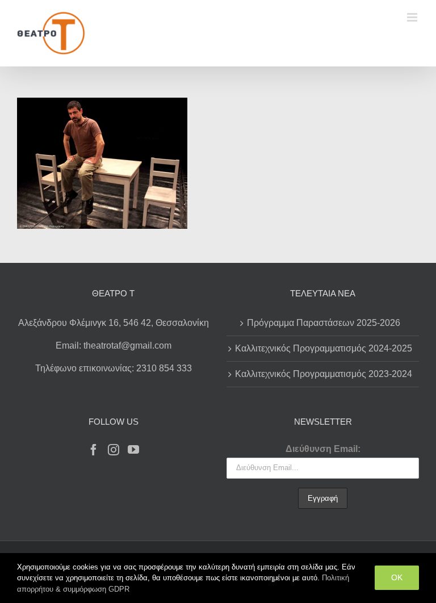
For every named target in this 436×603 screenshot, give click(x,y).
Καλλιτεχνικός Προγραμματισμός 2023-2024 (323, 374)
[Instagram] (113, 449)
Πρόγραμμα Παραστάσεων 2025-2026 (323, 323)
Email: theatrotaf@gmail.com (113, 345)
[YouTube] (133, 449)
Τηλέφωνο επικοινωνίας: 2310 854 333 (113, 368)
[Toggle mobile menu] (413, 17)
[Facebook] (93, 449)
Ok (397, 577)
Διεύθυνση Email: (323, 449)
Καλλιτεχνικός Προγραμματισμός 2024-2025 (323, 348)
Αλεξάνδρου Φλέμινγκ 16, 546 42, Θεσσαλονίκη (113, 323)
